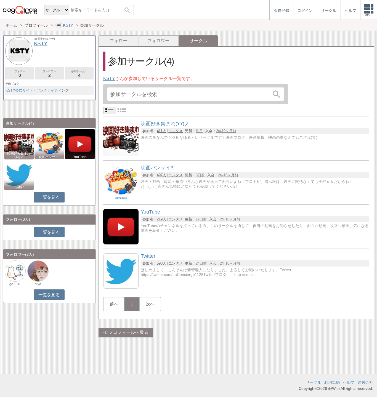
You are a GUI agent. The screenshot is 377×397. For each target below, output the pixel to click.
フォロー (118, 40)
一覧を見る (49, 197)
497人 (161, 175)
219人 (161, 219)
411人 (161, 131)
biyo (38, 284)
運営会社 (365, 382)
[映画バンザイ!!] (121, 198)
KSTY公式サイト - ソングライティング (37, 90)
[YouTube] (121, 243)
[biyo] (37, 271)
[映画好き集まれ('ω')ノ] (121, 154)
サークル (313, 382)
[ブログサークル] (20, 10)
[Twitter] (121, 287)
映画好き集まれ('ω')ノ (18, 155)
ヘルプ (348, 382)
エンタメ (175, 131)
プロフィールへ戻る (128, 332)
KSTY (109, 78)
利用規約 (332, 382)
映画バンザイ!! (49, 157)
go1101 (15, 284)
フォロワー (158, 40)
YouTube (80, 157)
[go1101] (15, 271)
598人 (161, 263)
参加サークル (79, 74)
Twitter (19, 187)
